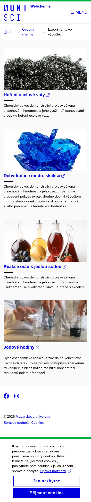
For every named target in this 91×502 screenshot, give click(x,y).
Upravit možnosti (53, 471)
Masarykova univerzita (33, 416)
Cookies (37, 422)
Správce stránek (16, 422)
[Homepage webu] (27, 12)
